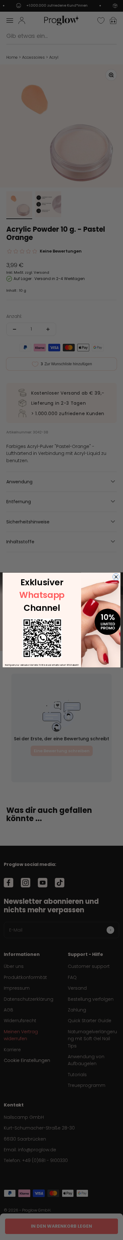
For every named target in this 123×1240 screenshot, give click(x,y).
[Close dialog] (116, 577)
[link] (42, 638)
